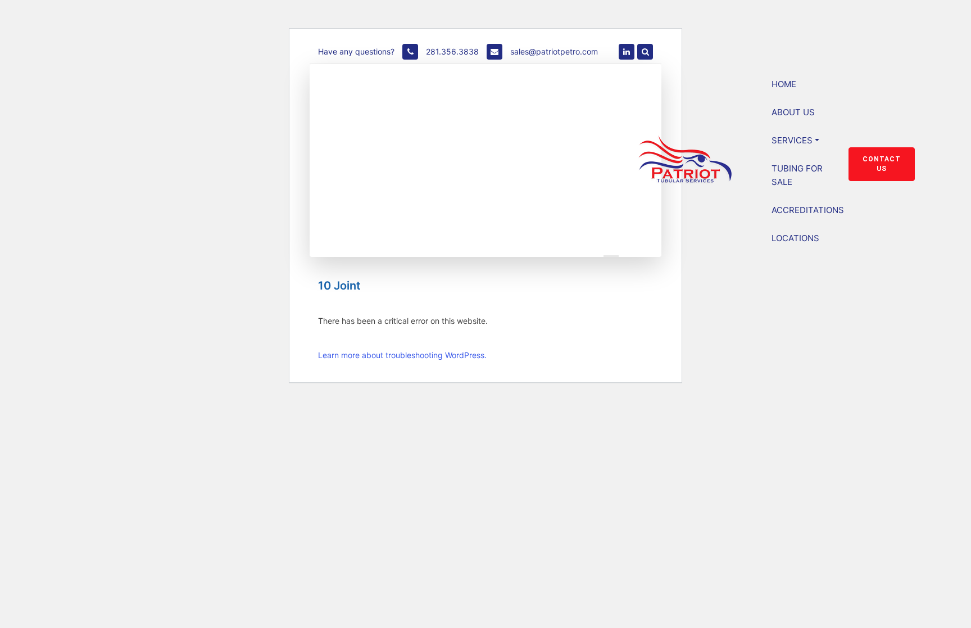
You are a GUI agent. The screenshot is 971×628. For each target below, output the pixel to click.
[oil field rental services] (626, 52)
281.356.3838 (451, 51)
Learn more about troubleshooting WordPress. (402, 355)
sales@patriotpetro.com (554, 51)
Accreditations (808, 210)
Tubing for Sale (797, 175)
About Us (793, 112)
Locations (795, 238)
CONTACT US (882, 164)
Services (792, 140)
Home (784, 84)
